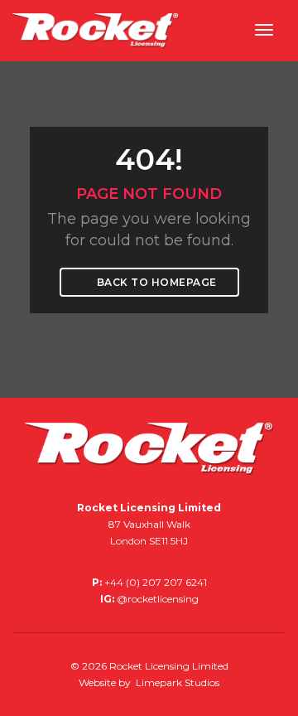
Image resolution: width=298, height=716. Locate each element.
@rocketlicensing (158, 599)
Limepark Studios (177, 682)
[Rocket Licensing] (95, 29)
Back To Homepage (155, 282)
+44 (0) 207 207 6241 (155, 582)
